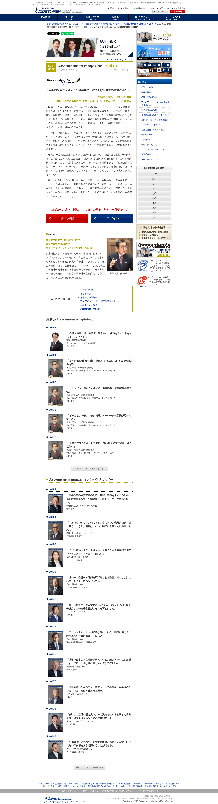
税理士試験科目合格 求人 (153, 784)
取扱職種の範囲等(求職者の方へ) (101, 786)
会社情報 (172, 786)
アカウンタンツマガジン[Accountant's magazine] (123, 24)
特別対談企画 (147, 135)
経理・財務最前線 (88, 297)
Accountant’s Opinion (90, 309)
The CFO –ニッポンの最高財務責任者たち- (100, 301)
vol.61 (151, 24)
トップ (41, 784)
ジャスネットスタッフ (88, 791)
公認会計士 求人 (88, 784)
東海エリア (127, 8)
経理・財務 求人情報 (53, 784)
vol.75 (52, 681)
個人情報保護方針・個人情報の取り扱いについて (148, 786)
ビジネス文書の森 (150, 791)
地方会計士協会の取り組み (152, 149)
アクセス (152, 8)
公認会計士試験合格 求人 (106, 784)
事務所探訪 (85, 293)
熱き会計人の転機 (88, 305)
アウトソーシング (133, 791)
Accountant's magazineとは (119, 59)
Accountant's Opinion (150, 125)
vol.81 (52, 355)
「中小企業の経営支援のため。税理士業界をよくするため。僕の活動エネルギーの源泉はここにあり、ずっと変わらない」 (98, 499)
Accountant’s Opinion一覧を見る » (89, 468)
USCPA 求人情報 (124, 784)
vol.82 (52, 327)
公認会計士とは (91, 24)
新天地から (146, 140)
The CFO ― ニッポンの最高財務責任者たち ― (155, 103)
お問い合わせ (165, 8)
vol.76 (52, 654)
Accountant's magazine (80, 66)
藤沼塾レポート (148, 154)
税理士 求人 (137, 784)
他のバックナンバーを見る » (89, 767)
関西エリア (115, 8)
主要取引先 (140, 8)
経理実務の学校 (107, 791)
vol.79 (52, 409)
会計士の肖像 (86, 290)
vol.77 (52, 626)
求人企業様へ (179, 8)
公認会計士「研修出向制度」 (153, 130)
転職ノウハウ (69, 786)
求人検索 (45, 786)
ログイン (112, 218)
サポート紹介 (56, 786)
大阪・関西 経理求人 (72, 784)
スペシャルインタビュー (151, 159)
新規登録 (67, 218)
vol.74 (52, 708)
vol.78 (52, 437)
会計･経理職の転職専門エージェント (64, 24)
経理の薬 (120, 791)
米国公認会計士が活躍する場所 (154, 120)
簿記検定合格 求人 (172, 784)
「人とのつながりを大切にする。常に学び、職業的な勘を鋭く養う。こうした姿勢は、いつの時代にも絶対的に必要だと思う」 (98, 526)
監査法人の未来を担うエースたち (155, 115)
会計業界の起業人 (149, 144)
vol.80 (52, 382)
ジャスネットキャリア (67, 791)
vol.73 (52, 736)
